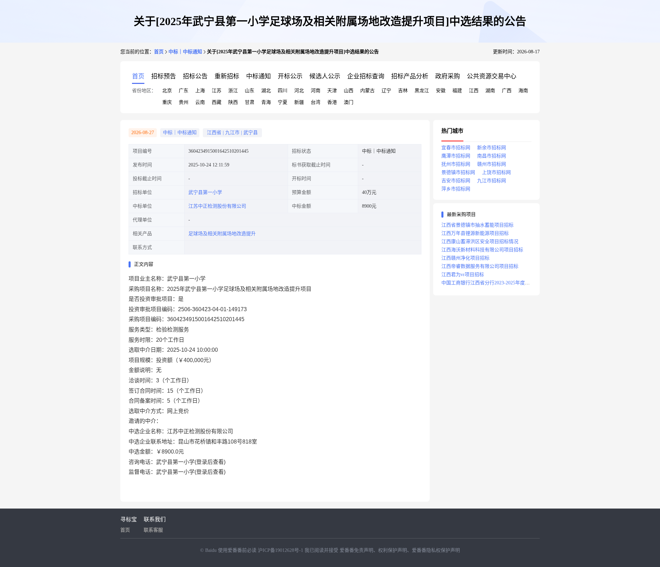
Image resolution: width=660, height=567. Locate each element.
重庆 (167, 102)
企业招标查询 (365, 76)
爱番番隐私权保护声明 (436, 550)
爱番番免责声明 (356, 550)
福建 (457, 90)
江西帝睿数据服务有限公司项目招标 (479, 266)
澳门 (348, 102)
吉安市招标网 (455, 180)
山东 (249, 90)
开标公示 (290, 76)
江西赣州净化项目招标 (465, 258)
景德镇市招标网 (458, 172)
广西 (507, 90)
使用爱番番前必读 (238, 550)
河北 (299, 90)
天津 (332, 90)
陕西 (233, 102)
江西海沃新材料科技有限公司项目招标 (482, 249)
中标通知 (258, 76)
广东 (183, 90)
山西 (348, 90)
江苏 (216, 90)
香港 (332, 102)
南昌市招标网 (491, 156)
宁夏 (282, 102)
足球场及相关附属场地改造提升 (222, 233)
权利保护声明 (392, 550)
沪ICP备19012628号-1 (281, 550)
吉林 (403, 90)
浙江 (233, 90)
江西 (473, 90)
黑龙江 (422, 90)
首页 (159, 51)
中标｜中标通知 (185, 51)
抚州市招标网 (455, 164)
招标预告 (163, 76)
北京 (167, 90)
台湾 (315, 102)
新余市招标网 (491, 147)
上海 (200, 90)
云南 (200, 102)
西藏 (216, 102)
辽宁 (386, 90)
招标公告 (195, 76)
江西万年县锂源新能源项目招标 (475, 233)
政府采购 (447, 76)
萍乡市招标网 (455, 189)
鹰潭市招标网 (455, 156)
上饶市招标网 (496, 172)
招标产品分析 (409, 76)
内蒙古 (367, 90)
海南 (523, 90)
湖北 (266, 90)
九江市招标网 (491, 180)
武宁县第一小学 (205, 192)
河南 (315, 90)
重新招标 (226, 76)
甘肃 (249, 102)
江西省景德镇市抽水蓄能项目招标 (477, 225)
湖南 (490, 90)
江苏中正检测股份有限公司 (217, 206)
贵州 (183, 102)
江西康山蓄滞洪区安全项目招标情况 (479, 241)
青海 (266, 102)
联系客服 (153, 530)
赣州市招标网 (491, 164)
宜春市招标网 (455, 147)
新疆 (299, 102)
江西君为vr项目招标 (462, 274)
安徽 (441, 90)
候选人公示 (324, 76)
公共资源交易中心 (491, 76)
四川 (282, 90)
